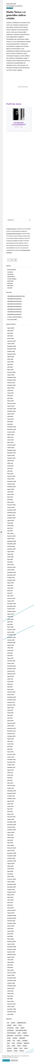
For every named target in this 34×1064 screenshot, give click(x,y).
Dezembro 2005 (11, 946)
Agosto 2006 (10, 926)
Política (22, 1050)
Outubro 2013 (11, 702)
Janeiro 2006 (10, 944)
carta (20, 1025)
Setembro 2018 (11, 549)
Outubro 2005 (11, 952)
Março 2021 (10, 473)
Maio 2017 (10, 590)
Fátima (9, 1038)
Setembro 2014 (11, 673)
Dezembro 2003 (11, 1009)
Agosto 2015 (10, 645)
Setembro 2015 (11, 642)
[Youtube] (15, 260)
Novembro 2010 (11, 793)
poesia (15, 1050)
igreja (18, 1040)
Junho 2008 (10, 868)
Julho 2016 (10, 616)
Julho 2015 (10, 647)
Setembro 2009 (11, 829)
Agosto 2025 (10, 356)
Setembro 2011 (11, 767)
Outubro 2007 (11, 889)
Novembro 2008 (11, 855)
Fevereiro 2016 (11, 629)
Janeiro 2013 (10, 725)
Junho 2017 (10, 588)
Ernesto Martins (11, 269)
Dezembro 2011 (11, 759)
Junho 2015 (10, 650)
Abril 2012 (9, 749)
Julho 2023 (10, 416)
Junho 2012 (10, 744)
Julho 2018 (10, 554)
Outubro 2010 (11, 796)
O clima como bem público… (14, 317)
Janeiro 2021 (10, 478)
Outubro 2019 (11, 515)
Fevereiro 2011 (11, 785)
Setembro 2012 (11, 736)
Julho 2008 (10, 866)
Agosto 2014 (10, 676)
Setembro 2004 (11, 985)
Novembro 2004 (11, 980)
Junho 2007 (10, 900)
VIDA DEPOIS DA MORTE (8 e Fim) (16, 296)
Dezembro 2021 (11, 450)
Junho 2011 (10, 775)
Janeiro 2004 (10, 1006)
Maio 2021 (10, 468)
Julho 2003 (10, 1014)
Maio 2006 (10, 933)
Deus (19, 1033)
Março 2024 (10, 400)
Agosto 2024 (10, 387)
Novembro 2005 (11, 949)
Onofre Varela (10, 281)
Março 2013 (10, 720)
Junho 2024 (10, 393)
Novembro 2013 (11, 699)
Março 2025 (10, 369)
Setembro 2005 (11, 954)
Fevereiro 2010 (11, 816)
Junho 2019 (10, 525)
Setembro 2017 (11, 580)
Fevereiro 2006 (11, 941)
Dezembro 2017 (11, 572)
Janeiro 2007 (10, 913)
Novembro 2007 (11, 887)
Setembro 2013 (11, 705)
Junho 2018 (10, 556)
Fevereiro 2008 (11, 879)
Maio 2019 (10, 528)
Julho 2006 (10, 928)
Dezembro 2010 (11, 790)
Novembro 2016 (11, 606)
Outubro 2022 (11, 432)
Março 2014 (10, 689)
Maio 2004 (10, 996)
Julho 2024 (10, 390)
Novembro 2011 (11, 762)
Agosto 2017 (10, 582)
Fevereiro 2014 (11, 692)
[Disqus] (18, 154)
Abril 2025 (10, 367)
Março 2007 (10, 907)
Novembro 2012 (11, 731)
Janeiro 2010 (10, 819)
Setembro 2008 (11, 861)
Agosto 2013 (10, 707)
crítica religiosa (11, 1033)
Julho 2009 (10, 835)
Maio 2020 (10, 497)
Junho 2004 (10, 993)
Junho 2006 (10, 931)
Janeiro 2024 (10, 406)
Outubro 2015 (11, 640)
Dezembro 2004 (11, 978)
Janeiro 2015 (10, 663)
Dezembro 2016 (11, 603)
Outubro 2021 (11, 455)
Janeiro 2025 (10, 374)
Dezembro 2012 (11, 728)
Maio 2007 (10, 902)
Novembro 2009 (11, 824)
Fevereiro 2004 (11, 1004)
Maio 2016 (10, 621)
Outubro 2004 (11, 983)
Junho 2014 (10, 681)
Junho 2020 (10, 494)
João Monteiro (10, 274)
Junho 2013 (10, 712)
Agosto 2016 (10, 614)
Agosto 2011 (10, 770)
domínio (25, 1033)
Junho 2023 (10, 419)
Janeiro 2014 (10, 694)
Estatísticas (18, 1035)
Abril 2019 (9, 530)
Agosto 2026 (10, 328)
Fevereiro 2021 (11, 476)
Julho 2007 (10, 897)
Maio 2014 (10, 684)
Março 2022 (10, 442)
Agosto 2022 (10, 434)
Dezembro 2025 (11, 346)
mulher (25, 1045)
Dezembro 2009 (11, 822)
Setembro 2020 (11, 486)
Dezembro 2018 (11, 541)
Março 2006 (10, 939)
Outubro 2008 (11, 858)
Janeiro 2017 (10, 601)
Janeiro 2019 (10, 538)
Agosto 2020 (10, 489)
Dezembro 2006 (11, 915)
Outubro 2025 (11, 351)
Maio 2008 (10, 871)
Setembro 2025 (11, 354)
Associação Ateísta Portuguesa (13, 233)
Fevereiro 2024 (11, 403)
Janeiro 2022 (10, 447)
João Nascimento (11, 276)
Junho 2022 (10, 439)
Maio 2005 (10, 965)
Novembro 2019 (11, 512)
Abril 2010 (10, 811)
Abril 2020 (10, 499)
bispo (14, 1025)
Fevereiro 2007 (11, 910)
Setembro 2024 (11, 385)
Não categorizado (10, 8)
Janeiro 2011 (10, 788)
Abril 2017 (9, 593)
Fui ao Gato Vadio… (12, 319)
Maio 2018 (10, 559)
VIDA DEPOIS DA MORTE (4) (14, 306)
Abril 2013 (9, 718)
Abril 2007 (10, 905)
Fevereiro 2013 (11, 723)
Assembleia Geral (21, 1022)
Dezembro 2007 (11, 884)
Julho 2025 (10, 359)
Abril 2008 (10, 874)
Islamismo (24, 1040)
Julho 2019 (10, 523)
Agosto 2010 (10, 801)
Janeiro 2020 (10, 507)
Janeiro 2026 (10, 343)
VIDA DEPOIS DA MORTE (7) (14, 298)
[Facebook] (8, 260)
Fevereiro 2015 (11, 660)
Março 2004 (10, 1001)
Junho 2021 (10, 465)
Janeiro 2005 (10, 975)
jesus (13, 1043)
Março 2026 (10, 338)
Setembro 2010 (11, 798)
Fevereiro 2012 (11, 754)
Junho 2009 (10, 837)
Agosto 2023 (10, 413)
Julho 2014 (10, 679)
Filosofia (26, 1035)
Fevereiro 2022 (11, 445)
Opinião (15, 1048)
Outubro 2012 (11, 733)
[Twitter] (12, 260)
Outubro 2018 (11, 546)
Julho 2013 (10, 710)
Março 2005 (10, 970)
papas (25, 1048)
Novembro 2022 (11, 429)
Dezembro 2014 (11, 666)
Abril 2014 (10, 686)
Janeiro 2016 (10, 632)
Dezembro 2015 (11, 634)
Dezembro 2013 (11, 697)
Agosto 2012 (10, 738)
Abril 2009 (10, 842)
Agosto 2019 (10, 520)
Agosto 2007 (10, 894)
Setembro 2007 (11, 892)
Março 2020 (10, 502)
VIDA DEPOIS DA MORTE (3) (14, 309)
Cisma (17, 1027)
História (15, 1038)
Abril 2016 (9, 624)
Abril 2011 (9, 780)
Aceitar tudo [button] (6, 1060)
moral (13, 1045)
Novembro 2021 (11, 452)
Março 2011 (10, 783)
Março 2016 (10, 627)
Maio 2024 (10, 395)
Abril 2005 (10, 967)
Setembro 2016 (11, 611)
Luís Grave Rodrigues (11, 278)
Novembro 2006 (11, 918)
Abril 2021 (9, 471)
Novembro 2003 (11, 1011)
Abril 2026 (10, 335)
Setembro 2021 (11, 458)
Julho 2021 (10, 463)
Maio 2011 (9, 777)
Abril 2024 (10, 398)
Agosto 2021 (10, 460)
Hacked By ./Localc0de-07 (19, 124)
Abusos (13, 1022)
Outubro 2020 (11, 484)
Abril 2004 (10, 998)
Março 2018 (10, 564)
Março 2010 (10, 814)
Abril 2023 (10, 424)
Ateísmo (9, 1025)
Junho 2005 (10, 962)
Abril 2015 (9, 655)
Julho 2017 (10, 585)
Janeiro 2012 (10, 757)
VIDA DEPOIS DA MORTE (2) (14, 311)
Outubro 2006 (11, 920)
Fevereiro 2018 (11, 567)
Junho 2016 (10, 619)
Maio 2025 (10, 364)
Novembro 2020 (11, 481)
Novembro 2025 (11, 348)
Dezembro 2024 (11, 377)
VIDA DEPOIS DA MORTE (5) (14, 304)
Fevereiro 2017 (11, 598)
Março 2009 (10, 845)
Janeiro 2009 (10, 850)
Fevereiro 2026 (11, 341)
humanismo (22, 1038)
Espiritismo (10, 1035)
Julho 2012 (10, 741)
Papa (21, 1048)
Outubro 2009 (11, 827)
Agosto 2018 (10, 551)
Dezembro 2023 (11, 408)
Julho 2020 (10, 491)
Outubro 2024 (11, 382)
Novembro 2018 (11, 543)
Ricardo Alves (10, 285)
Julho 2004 (10, 991)
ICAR (14, 1040)
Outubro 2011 (10, 764)
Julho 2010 (10, 803)
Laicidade (19, 1043)
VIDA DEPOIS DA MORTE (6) (14, 301)
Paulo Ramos (10, 283)
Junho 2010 (10, 806)
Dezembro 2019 (11, 510)
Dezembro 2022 (11, 426)
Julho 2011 (10, 772)
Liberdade (26, 1043)
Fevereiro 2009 (11, 848)
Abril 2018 (10, 562)
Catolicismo (10, 1027)
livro (8, 1045)
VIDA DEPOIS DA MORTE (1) (14, 314)
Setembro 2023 (11, 411)
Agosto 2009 (10, 832)
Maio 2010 (10, 809)
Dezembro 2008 (11, 853)
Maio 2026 (10, 333)
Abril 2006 (10, 936)
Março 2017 (10, 595)
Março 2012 (10, 751)
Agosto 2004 (10, 988)
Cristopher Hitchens (21, 1030)
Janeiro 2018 (10, 569)
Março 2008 (10, 876)
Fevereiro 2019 (11, 536)
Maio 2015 (9, 653)
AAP (8, 1022)
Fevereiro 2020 (11, 504)
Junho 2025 (10, 361)
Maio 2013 (10, 715)
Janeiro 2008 (10, 881)
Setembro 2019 (11, 517)
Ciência (22, 1027)
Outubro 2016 (11, 608)
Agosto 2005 (10, 957)
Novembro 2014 (11, 668)
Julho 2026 (10, 330)
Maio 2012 (10, 746)
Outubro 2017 (11, 577)
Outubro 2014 (11, 671)
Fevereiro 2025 (11, 372)
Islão (8, 1043)
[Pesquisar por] (29, 220)
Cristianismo (10, 1030)
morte (19, 1045)
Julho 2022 (10, 437)
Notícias (9, 1048)
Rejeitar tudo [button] (14, 1060)
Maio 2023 (10, 421)
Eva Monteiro (10, 272)
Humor (9, 1040)
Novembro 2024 (11, 380)
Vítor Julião (9, 287)
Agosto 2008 (10, 863)
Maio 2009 (10, 840)
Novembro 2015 (11, 637)
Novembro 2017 (11, 575)
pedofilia (9, 1050)
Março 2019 (10, 533)
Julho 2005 (10, 959)
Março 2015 (10, 658)
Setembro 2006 (11, 923)
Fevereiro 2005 (11, 972)
